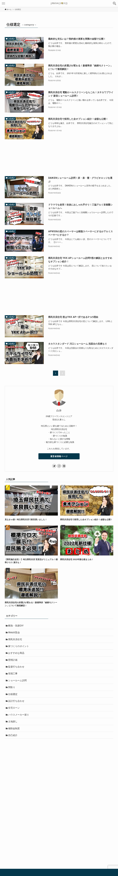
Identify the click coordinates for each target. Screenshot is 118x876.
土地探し (12, 721)
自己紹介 (12, 735)
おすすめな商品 (16, 653)
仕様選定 (12, 694)
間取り (11, 687)
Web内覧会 (14, 632)
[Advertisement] (59, 157)
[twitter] (54, 466)
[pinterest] (64, 466)
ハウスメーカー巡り (18, 714)
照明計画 (12, 659)
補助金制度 (14, 728)
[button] (114, 3)
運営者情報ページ (59, 456)
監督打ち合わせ (16, 666)
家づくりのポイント (18, 646)
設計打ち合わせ (16, 701)
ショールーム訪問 (17, 680)
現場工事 (12, 673)
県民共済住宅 (15, 639)
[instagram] (59, 466)
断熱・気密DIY (16, 625)
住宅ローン (14, 707)
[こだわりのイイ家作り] (59, 3)
